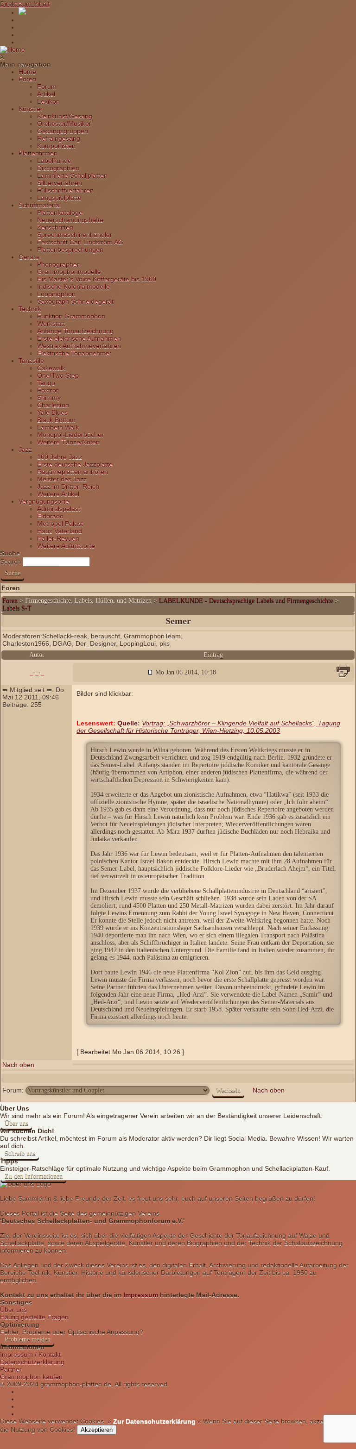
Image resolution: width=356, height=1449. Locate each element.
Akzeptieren (97, 1429)
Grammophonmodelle (69, 271)
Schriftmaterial (40, 205)
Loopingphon (56, 294)
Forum (47, 86)
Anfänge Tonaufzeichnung (75, 331)
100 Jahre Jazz (59, 457)
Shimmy (49, 397)
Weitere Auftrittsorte (66, 546)
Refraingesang (58, 138)
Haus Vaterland (59, 531)
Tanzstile (31, 360)
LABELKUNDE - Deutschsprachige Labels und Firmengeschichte (246, 600)
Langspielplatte (59, 197)
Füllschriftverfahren (65, 190)
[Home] (12, 49)
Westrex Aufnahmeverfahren (79, 346)
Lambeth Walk (58, 427)
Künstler (31, 108)
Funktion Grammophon (71, 316)
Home (27, 71)
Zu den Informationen (34, 1176)
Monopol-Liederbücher (70, 434)
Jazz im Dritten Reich (68, 486)
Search (10, 561)
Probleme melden (28, 1339)
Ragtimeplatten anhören (72, 471)
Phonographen (59, 264)
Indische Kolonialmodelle (73, 286)
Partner (11, 1369)
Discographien (58, 168)
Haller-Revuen (58, 538)
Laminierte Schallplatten (72, 175)
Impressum (140, 1295)
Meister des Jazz (62, 479)
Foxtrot (47, 390)
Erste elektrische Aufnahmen (79, 338)
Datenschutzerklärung (32, 1362)
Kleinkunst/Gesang (64, 116)
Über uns (16, 1123)
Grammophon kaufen (31, 1376)
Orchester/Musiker (64, 123)
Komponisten (56, 146)
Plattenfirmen (38, 153)
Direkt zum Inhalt (25, 3)
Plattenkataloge (60, 212)
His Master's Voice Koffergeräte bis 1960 (96, 279)
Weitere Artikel (58, 494)
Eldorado (50, 516)
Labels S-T (17, 608)
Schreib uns (20, 1153)
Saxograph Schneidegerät (75, 301)
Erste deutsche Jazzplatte (75, 464)
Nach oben (18, 1064)
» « (153, 1421)
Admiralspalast (58, 508)
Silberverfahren (59, 183)
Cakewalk (51, 368)
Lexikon (48, 101)
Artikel (46, 94)
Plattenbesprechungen (70, 249)
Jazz (25, 449)
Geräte (29, 257)
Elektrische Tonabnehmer (74, 353)
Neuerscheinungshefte (70, 220)
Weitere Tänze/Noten (68, 442)
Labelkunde (54, 160)
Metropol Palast (60, 523)
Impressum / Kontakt (30, 1354)
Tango (46, 383)
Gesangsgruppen (62, 131)
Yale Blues (52, 412)
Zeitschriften (55, 227)
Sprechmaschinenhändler (74, 234)
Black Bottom (56, 420)
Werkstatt (51, 323)
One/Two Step (58, 375)
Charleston (53, 405)
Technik (30, 308)
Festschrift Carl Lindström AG (80, 242)
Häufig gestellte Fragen (34, 1317)
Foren (27, 79)
